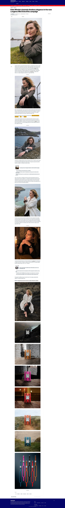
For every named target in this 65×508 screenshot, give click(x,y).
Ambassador (32, 71)
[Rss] (54, 5)
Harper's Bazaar (24, 5)
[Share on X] (13, 16)
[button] (17, 16)
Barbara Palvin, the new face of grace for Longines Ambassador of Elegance (28, 280)
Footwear (39, 5)
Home (11, 6)
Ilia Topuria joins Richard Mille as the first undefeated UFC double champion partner (27, 274)
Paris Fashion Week (20, 5)
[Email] (16, 16)
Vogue (12, 5)
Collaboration (28, 5)
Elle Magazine (15, 5)
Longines (35, 68)
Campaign (11, 7)
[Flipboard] (53, 5)
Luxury (32, 5)
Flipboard (25, 116)
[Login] (51, 2)
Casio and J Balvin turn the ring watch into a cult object (23, 170)
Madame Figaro (35, 5)
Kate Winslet (13, 6)
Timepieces (14, 7)
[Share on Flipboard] (15, 16)
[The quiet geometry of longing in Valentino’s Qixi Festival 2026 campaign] (17, 168)
